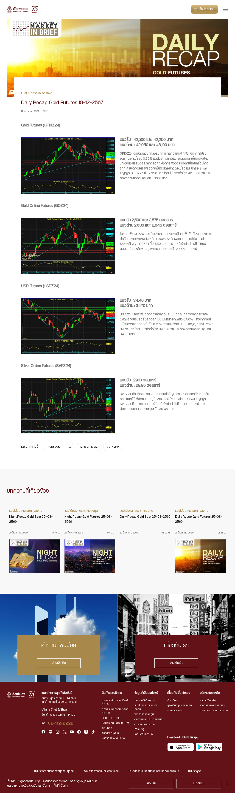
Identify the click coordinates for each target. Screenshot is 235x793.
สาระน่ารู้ (139, 729)
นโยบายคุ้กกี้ (194, 771)
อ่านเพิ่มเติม (59, 663)
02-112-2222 (61, 723)
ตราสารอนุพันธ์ (110, 733)
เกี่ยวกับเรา (173, 700)
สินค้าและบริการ (112, 693)
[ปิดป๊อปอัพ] (227, 783)
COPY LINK (113, 447)
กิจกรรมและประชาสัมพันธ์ (148, 719)
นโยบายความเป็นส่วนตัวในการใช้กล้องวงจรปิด (153, 771)
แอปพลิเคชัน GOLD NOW (115, 723)
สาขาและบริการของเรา (212, 705)
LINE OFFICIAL (88, 447)
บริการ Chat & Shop (113, 738)
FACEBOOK (53, 447)
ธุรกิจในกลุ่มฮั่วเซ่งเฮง (179, 705)
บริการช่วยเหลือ (210, 693)
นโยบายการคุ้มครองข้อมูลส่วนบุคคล (54, 771)
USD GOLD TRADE (112, 718)
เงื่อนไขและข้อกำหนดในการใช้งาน (101, 771)
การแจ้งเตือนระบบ (144, 724)
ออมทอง (107, 728)
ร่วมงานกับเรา (175, 710)
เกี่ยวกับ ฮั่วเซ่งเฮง (178, 693)
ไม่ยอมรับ (198, 783)
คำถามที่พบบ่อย (208, 700)
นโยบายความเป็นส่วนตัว (22, 785)
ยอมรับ (151, 783)
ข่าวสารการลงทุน (144, 714)
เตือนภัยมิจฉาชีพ (143, 734)
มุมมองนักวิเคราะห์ (144, 700)
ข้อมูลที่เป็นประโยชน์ (146, 693)
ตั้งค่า (64, 785)
